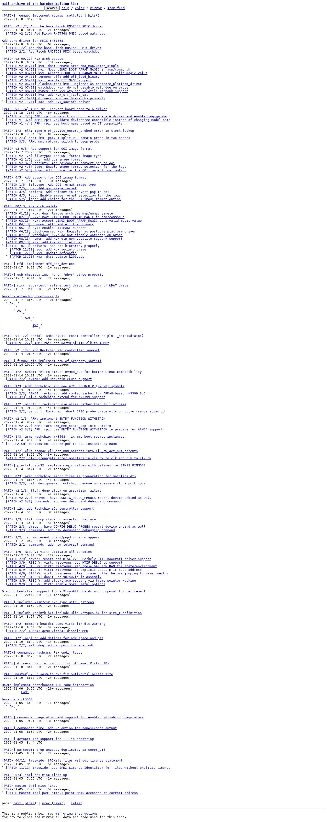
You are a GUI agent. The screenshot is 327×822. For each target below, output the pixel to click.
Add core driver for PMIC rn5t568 (32, 40)
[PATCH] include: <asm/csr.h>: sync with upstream (48, 602)
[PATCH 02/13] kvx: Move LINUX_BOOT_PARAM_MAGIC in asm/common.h (65, 217)
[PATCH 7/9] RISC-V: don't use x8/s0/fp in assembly (53, 577)
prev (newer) (53, 803)
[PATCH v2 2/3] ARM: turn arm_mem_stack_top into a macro (58, 426)
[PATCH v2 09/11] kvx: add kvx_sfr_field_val (47, 94)
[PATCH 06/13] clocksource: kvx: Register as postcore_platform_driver (71, 231)
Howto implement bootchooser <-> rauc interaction (48, 685)
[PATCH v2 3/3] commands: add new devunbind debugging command (63, 501)
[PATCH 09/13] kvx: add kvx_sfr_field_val (44, 242)
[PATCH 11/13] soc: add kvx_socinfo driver (49, 249)
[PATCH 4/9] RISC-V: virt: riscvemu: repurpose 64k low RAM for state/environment (81, 566)
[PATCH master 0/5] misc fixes (29, 785)
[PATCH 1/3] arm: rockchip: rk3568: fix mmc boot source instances (63, 436)
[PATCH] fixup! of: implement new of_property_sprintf (51, 361)
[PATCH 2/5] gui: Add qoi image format (41, 188)
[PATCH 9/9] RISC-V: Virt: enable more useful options (55, 584)
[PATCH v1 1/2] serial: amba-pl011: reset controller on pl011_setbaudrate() (73, 336)
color (80, 8)
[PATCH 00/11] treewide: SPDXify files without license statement (62, 760)
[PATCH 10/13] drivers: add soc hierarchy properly (53, 246)
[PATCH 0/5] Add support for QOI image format (44, 177)
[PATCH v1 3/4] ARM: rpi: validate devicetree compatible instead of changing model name (88, 120)
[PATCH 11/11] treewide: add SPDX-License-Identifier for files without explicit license (88, 767)
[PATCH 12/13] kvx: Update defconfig (43, 253)
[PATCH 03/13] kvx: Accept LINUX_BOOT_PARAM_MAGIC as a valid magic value (74, 220)
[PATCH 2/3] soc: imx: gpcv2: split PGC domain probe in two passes (68, 138)
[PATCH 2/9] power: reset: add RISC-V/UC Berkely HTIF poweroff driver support (78, 559)
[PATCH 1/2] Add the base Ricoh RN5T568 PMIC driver (53, 48)
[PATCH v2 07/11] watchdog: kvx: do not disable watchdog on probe (67, 87)
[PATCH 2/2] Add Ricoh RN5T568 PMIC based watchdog (53, 51)
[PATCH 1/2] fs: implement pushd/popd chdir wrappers (51, 537)
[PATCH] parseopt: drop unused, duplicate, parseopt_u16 (53, 749)
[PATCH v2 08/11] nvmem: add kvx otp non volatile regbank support (67, 91)
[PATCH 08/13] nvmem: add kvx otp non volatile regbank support (64, 238)
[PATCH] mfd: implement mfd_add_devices (38, 264)
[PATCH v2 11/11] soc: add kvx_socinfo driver (48, 102)
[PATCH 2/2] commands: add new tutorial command (50, 544)
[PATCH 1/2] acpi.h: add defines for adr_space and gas (52, 638)
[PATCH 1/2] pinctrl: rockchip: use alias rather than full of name (64, 404)
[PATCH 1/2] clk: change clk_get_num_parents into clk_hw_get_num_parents (70, 451)
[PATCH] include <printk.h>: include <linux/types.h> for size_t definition (72, 613)
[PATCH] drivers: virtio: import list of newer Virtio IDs (55, 663)
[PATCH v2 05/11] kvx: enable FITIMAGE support (49, 80)
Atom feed (116, 8)
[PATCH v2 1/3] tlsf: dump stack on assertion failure (51, 490)
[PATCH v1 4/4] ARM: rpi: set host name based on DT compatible (64, 123)
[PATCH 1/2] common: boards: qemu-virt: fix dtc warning (53, 623)
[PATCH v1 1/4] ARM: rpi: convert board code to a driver (54, 109)
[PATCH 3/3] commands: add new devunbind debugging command (60, 530)
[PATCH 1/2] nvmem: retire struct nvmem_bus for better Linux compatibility (72, 372)
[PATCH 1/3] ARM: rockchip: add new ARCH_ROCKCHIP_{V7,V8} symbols (63, 386)
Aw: (12, 303)
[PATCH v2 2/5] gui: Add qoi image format (44, 159)
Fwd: (25, 692)
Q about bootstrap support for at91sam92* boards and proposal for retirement (74, 591)
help (65, 8)
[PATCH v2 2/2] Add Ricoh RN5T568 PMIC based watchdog (55, 33)
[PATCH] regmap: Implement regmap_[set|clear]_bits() (51, 15)
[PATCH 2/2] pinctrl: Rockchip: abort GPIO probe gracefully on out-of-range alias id (85, 411)
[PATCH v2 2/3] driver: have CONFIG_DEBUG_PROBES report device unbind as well (78, 498)
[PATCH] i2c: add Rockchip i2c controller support (48, 508)
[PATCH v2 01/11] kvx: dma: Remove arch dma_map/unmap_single (62, 66)
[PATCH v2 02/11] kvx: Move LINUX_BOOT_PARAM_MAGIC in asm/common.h (68, 69)
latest (76, 803)
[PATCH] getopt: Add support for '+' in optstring (48, 739)
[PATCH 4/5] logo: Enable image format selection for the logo (63, 195)
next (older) (24, 803)
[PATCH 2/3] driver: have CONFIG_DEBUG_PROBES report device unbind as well (76, 526)
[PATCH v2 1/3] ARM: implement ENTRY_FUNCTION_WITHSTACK (53, 418)
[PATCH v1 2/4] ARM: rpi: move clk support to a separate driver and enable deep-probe (86, 116)
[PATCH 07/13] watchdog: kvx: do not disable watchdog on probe (64, 235)
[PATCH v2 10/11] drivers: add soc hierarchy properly (55, 98)
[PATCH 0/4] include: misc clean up (34, 775)
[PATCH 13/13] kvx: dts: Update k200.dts (47, 256)
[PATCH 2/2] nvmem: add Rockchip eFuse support (49, 379)
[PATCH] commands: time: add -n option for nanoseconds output (59, 728)
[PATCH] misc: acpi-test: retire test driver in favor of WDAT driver (66, 285)
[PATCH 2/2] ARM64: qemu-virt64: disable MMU (47, 631)
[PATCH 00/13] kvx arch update (29, 206)
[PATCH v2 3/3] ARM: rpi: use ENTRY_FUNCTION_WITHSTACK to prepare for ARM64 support (84, 429)
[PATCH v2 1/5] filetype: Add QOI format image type (53, 156)
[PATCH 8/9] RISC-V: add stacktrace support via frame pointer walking (71, 580)
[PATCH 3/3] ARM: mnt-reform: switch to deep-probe (53, 141)
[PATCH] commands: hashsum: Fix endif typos (42, 652)
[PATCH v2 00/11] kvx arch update (32, 58)
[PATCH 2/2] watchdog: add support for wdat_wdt (50, 645)
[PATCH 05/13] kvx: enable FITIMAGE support (46, 228)
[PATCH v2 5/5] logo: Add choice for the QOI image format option (66, 170)
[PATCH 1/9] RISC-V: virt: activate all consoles (47, 552)
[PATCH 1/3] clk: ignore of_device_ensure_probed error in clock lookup (68, 130)
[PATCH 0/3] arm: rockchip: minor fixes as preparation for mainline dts (69, 476)
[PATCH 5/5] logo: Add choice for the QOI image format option (63, 199)
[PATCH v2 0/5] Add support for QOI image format (47, 148)
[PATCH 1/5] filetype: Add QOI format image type (51, 184)
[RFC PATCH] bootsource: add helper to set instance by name (61, 444)
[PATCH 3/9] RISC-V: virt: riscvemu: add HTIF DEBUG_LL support (64, 562)
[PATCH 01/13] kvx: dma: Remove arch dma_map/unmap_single (59, 213)
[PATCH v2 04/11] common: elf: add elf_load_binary (53, 76)
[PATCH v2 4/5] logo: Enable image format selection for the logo (66, 166)
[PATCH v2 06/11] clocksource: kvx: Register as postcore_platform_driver (74, 84)
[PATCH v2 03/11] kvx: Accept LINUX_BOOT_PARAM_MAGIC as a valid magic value (76, 73)
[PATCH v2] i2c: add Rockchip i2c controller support (51, 350)
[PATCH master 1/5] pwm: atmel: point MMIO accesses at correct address (72, 793)
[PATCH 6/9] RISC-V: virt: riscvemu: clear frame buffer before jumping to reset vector (87, 573)
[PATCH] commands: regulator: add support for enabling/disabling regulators (73, 717)
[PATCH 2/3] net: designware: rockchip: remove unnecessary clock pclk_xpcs (76, 483)
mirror (96, 8)
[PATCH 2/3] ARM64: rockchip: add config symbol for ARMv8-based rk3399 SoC (76, 393)
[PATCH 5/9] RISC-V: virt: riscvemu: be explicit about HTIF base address (74, 570)
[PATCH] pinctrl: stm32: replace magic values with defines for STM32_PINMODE (74, 465)
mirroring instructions (77, 813)
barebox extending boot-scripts (30, 296)
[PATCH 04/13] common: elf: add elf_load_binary (50, 224)
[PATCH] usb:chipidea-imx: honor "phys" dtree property (52, 274)
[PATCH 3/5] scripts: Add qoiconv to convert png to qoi (57, 192)
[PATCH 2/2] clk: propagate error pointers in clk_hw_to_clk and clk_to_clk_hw (78, 458)
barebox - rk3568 (17, 699)
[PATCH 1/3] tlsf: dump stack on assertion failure (49, 519)
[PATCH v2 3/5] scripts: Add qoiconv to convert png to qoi (60, 163)
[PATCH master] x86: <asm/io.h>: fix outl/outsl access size (57, 674)
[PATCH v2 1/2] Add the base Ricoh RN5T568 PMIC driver (52, 26)
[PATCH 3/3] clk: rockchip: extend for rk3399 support (55, 397)
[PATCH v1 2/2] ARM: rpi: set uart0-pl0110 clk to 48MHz (57, 343)
